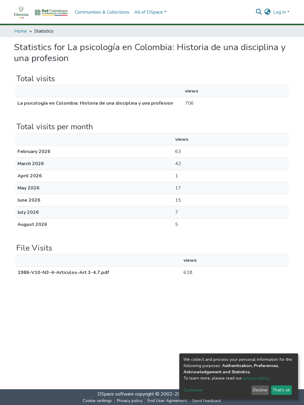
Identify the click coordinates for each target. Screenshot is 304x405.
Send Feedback (206, 401)
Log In (279, 12)
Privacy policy (129, 401)
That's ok (281, 390)
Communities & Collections (102, 12)
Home (20, 31)
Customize (193, 390)
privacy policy (255, 378)
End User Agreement (167, 401)
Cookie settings (97, 401)
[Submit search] (259, 12)
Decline (260, 390)
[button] (267, 12)
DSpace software (116, 394)
